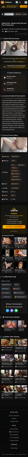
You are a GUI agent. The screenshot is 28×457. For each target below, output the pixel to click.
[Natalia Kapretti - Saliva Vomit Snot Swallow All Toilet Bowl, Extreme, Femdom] (7, 357)
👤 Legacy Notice (14, 421)
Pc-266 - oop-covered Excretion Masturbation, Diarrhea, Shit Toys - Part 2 (7, 270)
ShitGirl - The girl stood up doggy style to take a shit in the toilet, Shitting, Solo (7, 258)
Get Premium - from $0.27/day (14, 226)
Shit (12, 165)
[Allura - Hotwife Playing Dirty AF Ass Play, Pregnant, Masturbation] (20, 252)
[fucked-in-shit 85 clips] (7, 342)
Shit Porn (18, 14)
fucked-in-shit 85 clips (7, 347)
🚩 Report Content (14, 440)
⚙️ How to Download (14, 415)
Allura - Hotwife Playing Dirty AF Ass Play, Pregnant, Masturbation (20, 258)
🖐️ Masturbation (15, 179)
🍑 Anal (14, 167)
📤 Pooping (14, 170)
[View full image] (14, 144)
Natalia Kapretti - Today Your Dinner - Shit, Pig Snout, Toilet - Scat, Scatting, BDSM (20, 348)
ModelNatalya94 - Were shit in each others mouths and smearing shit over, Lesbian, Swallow (20, 363)
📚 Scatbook (15, 183)
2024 (13, 160)
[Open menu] (25, 2)
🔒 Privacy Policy (14, 429)
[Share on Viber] (12, 310)
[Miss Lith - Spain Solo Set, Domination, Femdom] (20, 240)
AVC (13, 195)
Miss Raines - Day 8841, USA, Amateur (10, 329)
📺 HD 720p (14, 188)
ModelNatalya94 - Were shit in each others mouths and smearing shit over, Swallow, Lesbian (7, 379)
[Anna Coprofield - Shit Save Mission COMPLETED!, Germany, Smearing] (20, 388)
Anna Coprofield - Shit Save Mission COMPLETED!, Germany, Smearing (20, 394)
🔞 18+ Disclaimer (14, 434)
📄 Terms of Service (14, 431)
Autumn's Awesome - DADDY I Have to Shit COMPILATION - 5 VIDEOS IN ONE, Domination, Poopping (20, 379)
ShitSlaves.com (9, 14)
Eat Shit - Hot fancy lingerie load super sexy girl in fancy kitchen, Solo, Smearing (20, 270)
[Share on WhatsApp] (16, 310)
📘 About (14, 418)
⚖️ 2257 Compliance (14, 437)
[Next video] (25, 326)
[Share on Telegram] (7, 310)
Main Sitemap (14, 448)
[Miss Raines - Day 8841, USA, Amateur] (10, 324)
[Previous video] (2, 326)
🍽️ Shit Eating (15, 173)
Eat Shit (17, 29)
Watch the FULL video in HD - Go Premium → (14, 61)
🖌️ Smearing (15, 176)
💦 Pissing (20, 165)
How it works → (14, 231)
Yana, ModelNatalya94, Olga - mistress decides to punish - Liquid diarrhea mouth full (7, 394)
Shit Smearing (24, 29)
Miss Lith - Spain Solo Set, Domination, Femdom (20, 246)
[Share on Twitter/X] (20, 310)
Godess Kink (15, 156)
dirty (17, 104)
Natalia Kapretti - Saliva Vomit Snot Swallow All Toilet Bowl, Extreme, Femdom (7, 363)
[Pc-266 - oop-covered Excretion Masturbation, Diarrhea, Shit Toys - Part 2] (7, 265)
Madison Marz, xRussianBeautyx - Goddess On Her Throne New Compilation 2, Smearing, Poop (7, 246)
